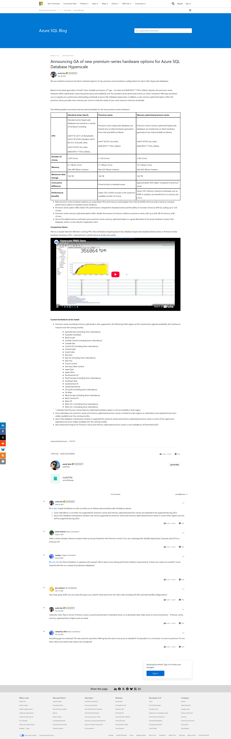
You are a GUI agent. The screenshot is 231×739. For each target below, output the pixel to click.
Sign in (155, 673)
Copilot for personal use (26, 717)
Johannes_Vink (61, 631)
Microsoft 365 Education (92, 713)
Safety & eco (172, 735)
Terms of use (152, 735)
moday (54, 508)
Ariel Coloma (60, 531)
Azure (150, 701)
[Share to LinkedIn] (115, 688)
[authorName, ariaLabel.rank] (54, 75)
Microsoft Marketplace (155, 721)
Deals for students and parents (94, 724)
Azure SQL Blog (78, 10)
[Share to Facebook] (119, 688)
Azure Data (67, 10)
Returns (55, 713)
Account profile (57, 701)
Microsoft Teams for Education (93, 709)
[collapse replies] (44, 501)
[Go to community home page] (41, 3)
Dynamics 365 (120, 709)
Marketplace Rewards (155, 724)
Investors (183, 717)
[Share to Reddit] (127, 688)
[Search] (173, 3)
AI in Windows (23, 721)
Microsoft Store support (60, 709)
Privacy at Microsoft (187, 713)
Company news (185, 709)
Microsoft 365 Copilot (122, 724)
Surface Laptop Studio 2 (26, 709)
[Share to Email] (139, 688)
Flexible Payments (58, 728)
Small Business (120, 728)
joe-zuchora (60, 588)
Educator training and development (95, 721)
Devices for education (91, 705)
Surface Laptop (23, 705)
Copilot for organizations (26, 713)
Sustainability (185, 728)
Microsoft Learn (153, 709)
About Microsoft (185, 705)
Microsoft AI (119, 701)
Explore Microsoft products (27, 724)
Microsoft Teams (120, 721)
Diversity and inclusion (187, 721)
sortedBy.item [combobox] (180, 494)
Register (180, 3)
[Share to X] (123, 688)
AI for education (89, 728)
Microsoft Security (121, 705)
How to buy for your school (92, 717)
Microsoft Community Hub (47, 10)
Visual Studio (153, 728)
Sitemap (110, 735)
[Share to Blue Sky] (131, 688)
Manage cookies (141, 735)
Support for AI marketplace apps (158, 713)
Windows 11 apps (24, 728)
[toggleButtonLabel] (190, 10)
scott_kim (61, 73)
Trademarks (162, 735)
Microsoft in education (91, 701)
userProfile (174, 464)
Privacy (131, 735)
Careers (183, 701)
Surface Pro (22, 701)
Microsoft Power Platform (123, 717)
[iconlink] (55, 478)
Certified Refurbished (59, 721)
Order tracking (57, 717)
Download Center (58, 705)
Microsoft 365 (120, 713)
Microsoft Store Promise (60, 724)
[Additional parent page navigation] (60, 10)
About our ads (191, 735)
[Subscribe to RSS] (135, 688)
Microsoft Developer (155, 705)
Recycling (182, 735)
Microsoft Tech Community (156, 717)
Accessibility (184, 724)
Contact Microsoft (121, 735)
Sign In (188, 3)
